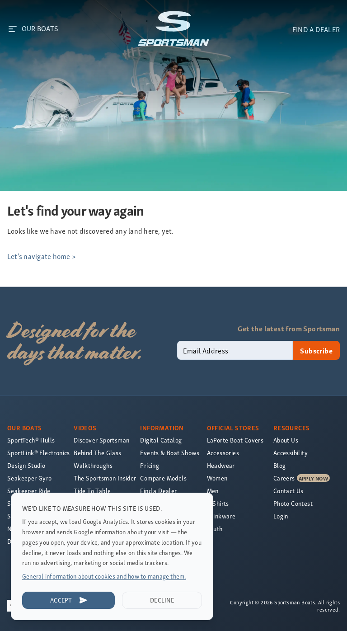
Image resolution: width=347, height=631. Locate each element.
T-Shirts (218, 503)
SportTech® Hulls (31, 440)
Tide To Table (92, 490)
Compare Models (163, 478)
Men (213, 490)
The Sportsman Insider (105, 478)
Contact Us (288, 490)
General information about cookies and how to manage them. (104, 576)
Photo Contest (293, 503)
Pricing (149, 465)
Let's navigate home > (41, 256)
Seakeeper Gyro (29, 478)
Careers (284, 478)
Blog (279, 465)
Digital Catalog (161, 440)
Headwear (221, 465)
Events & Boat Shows (169, 452)
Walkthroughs (93, 465)
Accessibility (290, 452)
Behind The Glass (97, 452)
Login (280, 516)
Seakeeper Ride (29, 490)
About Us (285, 440)
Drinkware (221, 516)
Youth (215, 528)
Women (217, 478)
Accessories (223, 452)
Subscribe (316, 350)
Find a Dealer (158, 490)
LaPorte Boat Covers (235, 440)
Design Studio (26, 465)
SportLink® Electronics (38, 452)
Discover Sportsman (101, 440)
